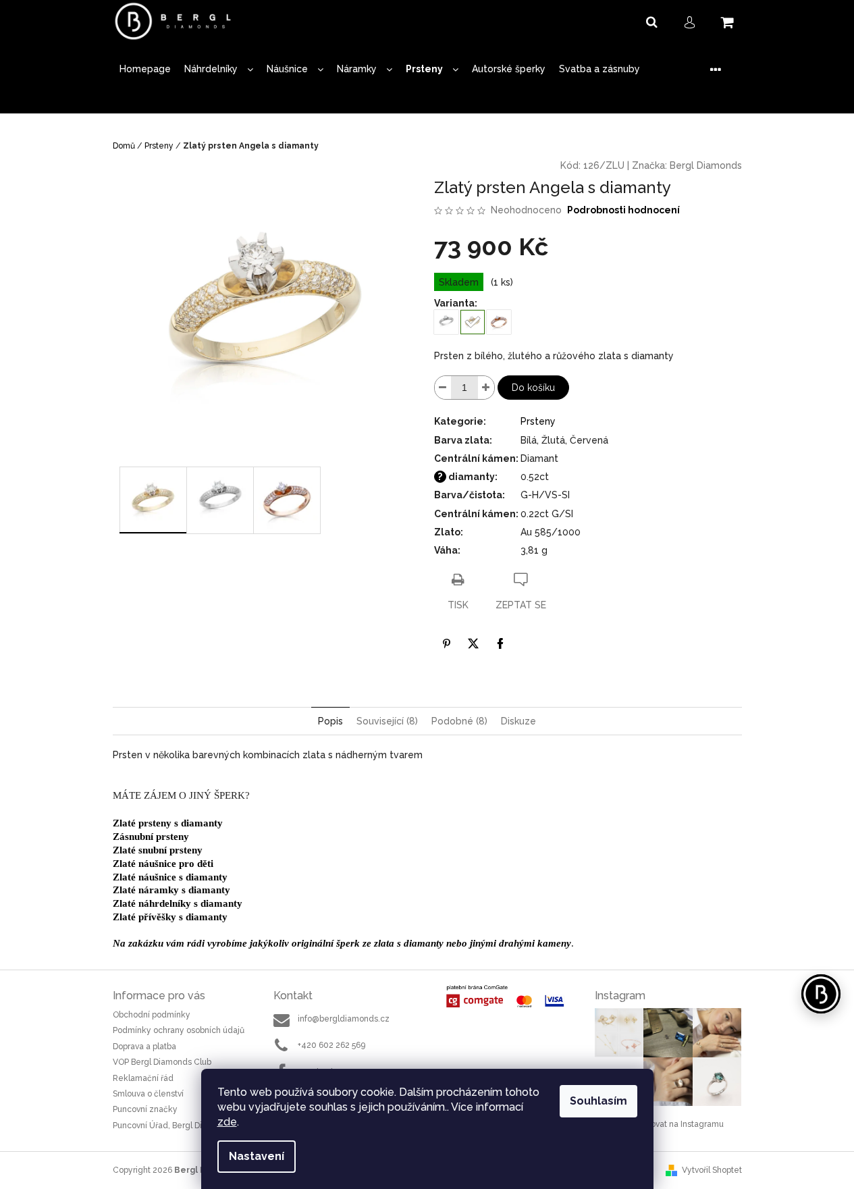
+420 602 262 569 (331, 1045)
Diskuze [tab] (518, 721)
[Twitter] (473, 643)
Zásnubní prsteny (151, 836)
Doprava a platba (144, 1046)
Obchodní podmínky (151, 1015)
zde (227, 1121)
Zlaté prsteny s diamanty (168, 823)
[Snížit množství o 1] (443, 387)
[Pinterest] (446, 643)
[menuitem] (145, 69)
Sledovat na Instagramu (678, 1124)
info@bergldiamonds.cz (344, 1019)
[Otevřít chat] (820, 993)
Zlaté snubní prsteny (158, 850)
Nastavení (256, 1156)
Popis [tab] (330, 721)
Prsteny (538, 421)
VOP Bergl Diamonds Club (162, 1062)
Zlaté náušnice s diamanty (170, 877)
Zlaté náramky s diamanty (171, 889)
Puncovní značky (145, 1109)
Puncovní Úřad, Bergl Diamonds (173, 1125)
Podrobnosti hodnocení (623, 210)
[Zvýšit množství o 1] (486, 387)
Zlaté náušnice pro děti (163, 863)
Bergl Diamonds (706, 165)
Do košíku (533, 387)
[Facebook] (500, 643)
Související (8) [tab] (387, 721)
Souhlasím (598, 1100)
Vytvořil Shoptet (712, 1170)
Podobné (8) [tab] (459, 721)
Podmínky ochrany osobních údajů (178, 1030)
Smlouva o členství (148, 1094)
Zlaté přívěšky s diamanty (170, 916)
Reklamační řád (143, 1078)
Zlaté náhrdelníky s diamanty (177, 903)
